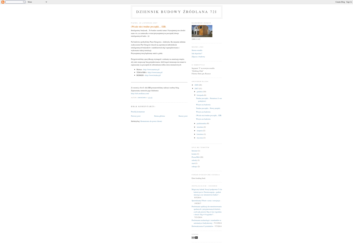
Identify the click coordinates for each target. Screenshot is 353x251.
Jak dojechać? (197, 53)
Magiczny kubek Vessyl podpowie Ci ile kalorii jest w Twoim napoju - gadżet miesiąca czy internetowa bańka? (207, 192)
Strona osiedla (197, 50)
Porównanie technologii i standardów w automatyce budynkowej (206, 221)
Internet (194, 150)
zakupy (194, 166)
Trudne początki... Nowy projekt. (208, 108)
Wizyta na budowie (203, 104)
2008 (197, 85)
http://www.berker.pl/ (153, 75)
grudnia (200, 91)
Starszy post (183, 116)
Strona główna (159, 116)
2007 (197, 88)
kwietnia (200, 134)
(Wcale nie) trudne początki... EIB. (209, 115)
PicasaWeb (196, 157)
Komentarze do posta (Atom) (151, 121)
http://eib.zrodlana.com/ (140, 93)
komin (194, 154)
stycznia (200, 137)
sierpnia (200, 130)
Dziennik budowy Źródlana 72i (176, 11)
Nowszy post (136, 116)
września (200, 127)
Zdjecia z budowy (198, 56)
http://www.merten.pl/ (151, 69)
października (202, 123)
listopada (200, 95)
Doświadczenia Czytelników (202, 226)
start (193, 163)
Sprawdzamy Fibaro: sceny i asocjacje (206, 200)
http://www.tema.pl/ (155, 72)
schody (194, 160)
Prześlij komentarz (138, 111)
